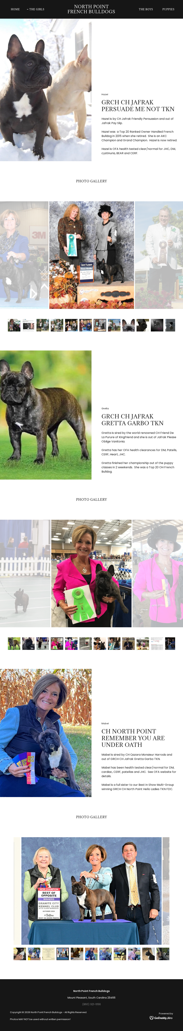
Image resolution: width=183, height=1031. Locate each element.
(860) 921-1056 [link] (91, 1004)
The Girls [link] (36, 9)
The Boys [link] (146, 9)
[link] (91, 12)
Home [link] (15, 9)
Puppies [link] (168, 9)
